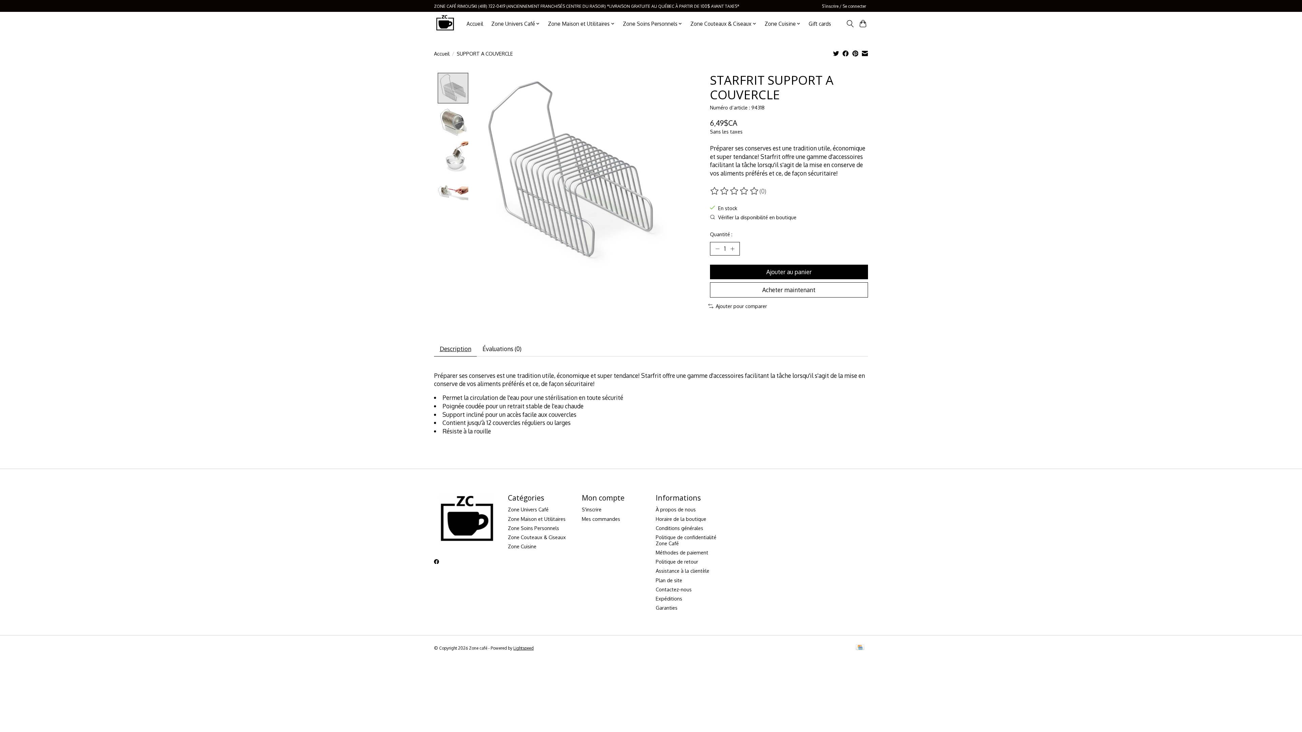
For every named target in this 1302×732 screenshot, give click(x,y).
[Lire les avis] (735, 191)
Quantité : (721, 234)
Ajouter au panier (789, 272)
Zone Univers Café (528, 509)
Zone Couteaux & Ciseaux (537, 537)
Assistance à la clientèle (682, 571)
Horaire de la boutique (681, 519)
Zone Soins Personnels (533, 528)
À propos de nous (676, 509)
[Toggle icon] (850, 24)
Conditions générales (679, 528)
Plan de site (669, 580)
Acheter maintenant (788, 289)
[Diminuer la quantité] (717, 248)
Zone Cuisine (522, 546)
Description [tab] (455, 348)
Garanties (666, 608)
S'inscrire (591, 509)
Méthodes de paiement (682, 552)
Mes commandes (601, 519)
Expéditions (669, 598)
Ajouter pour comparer (741, 306)
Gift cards (820, 23)
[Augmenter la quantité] (732, 248)
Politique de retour (677, 561)
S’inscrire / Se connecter (844, 6)
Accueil (475, 23)
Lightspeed (523, 648)
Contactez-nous (674, 589)
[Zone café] (445, 23)
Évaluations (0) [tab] (501, 348)
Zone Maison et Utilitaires (537, 519)
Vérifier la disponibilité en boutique (757, 217)
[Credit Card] (860, 648)
